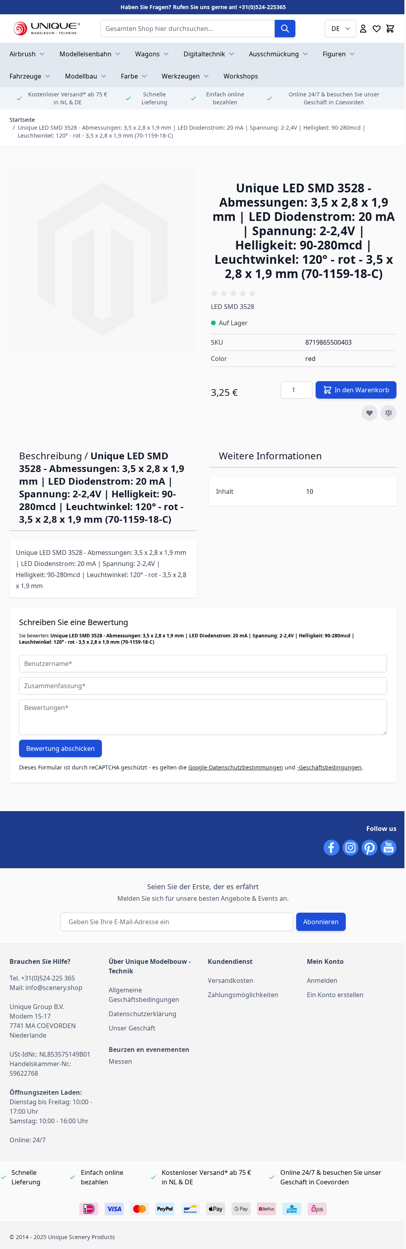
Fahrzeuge (25, 76)
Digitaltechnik (204, 54)
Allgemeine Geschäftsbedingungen (144, 995)
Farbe (129, 76)
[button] (235, 293)
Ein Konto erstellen (335, 994)
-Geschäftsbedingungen (329, 767)
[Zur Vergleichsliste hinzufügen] (388, 413)
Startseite (22, 119)
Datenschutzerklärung (142, 1013)
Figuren (334, 54)
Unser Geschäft (132, 1028)
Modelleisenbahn (85, 54)
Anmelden (322, 980)
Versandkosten (230, 980)
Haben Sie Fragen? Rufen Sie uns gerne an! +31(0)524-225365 (203, 7)
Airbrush (23, 54)
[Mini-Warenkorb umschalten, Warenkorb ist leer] (390, 28)
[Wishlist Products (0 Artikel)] (376, 28)
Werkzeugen (181, 76)
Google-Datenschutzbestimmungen (235, 767)
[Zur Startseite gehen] (47, 28)
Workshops (241, 76)
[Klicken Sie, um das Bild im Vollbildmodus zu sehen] (102, 261)
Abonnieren (321, 921)
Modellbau (81, 76)
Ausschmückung (274, 54)
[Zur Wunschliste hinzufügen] (369, 413)
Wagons (147, 54)
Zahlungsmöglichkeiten (243, 994)
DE (335, 28)
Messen (120, 1061)
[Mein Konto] (363, 28)
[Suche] (285, 28)
